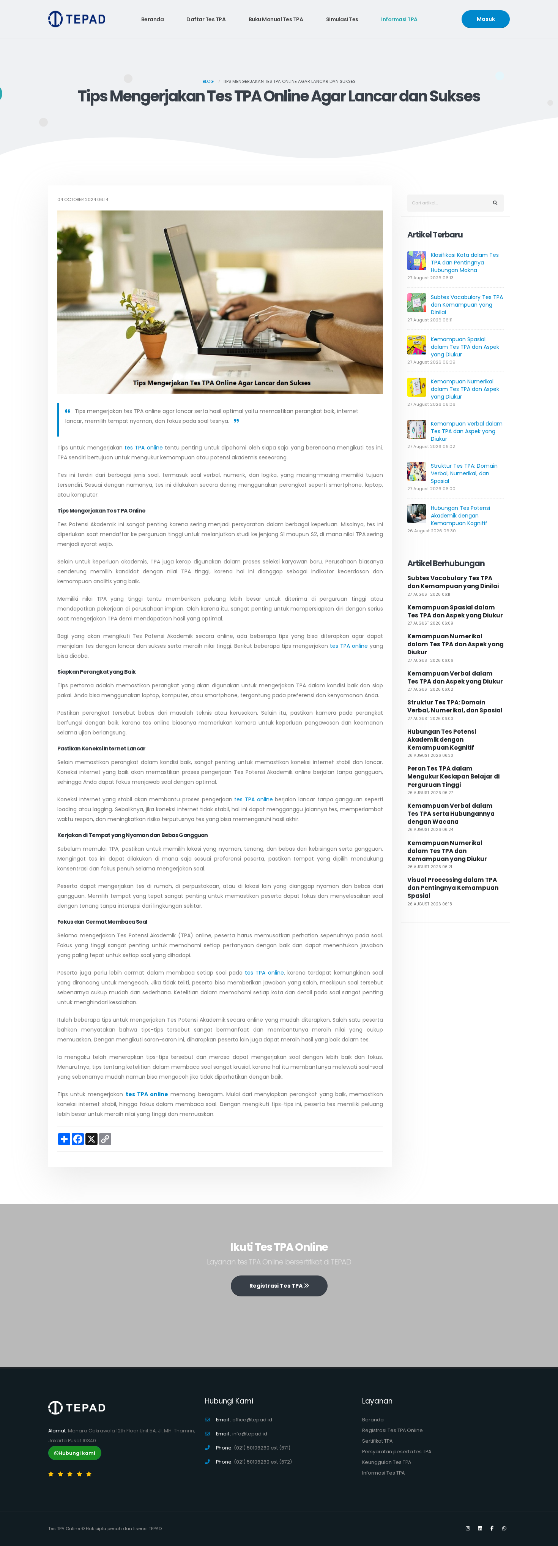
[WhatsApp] (504, 1528)
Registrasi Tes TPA (276, 1286)
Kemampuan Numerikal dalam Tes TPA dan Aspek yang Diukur (465, 389)
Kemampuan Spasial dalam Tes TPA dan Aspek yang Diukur (465, 346)
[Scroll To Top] (544, 1537)
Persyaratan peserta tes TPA (396, 1451)
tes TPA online (144, 447)
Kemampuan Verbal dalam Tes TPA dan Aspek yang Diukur (467, 431)
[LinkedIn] (479, 1528)
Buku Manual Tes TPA (276, 19)
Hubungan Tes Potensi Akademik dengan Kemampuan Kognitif (460, 515)
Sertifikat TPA (377, 1441)
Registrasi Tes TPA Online (392, 1430)
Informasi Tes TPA (383, 1473)
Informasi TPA (399, 19)
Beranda (152, 19)
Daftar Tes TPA (205, 19)
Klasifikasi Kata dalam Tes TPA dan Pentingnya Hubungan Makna (465, 262)
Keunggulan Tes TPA (386, 1462)
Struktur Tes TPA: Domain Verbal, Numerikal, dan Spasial (464, 473)
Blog (208, 81)
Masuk (486, 19)
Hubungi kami (76, 1453)
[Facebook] (492, 1528)
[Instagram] (467, 1528)
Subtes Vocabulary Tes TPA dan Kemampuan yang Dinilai (467, 304)
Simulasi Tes (342, 19)
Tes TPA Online (64, 1528)
